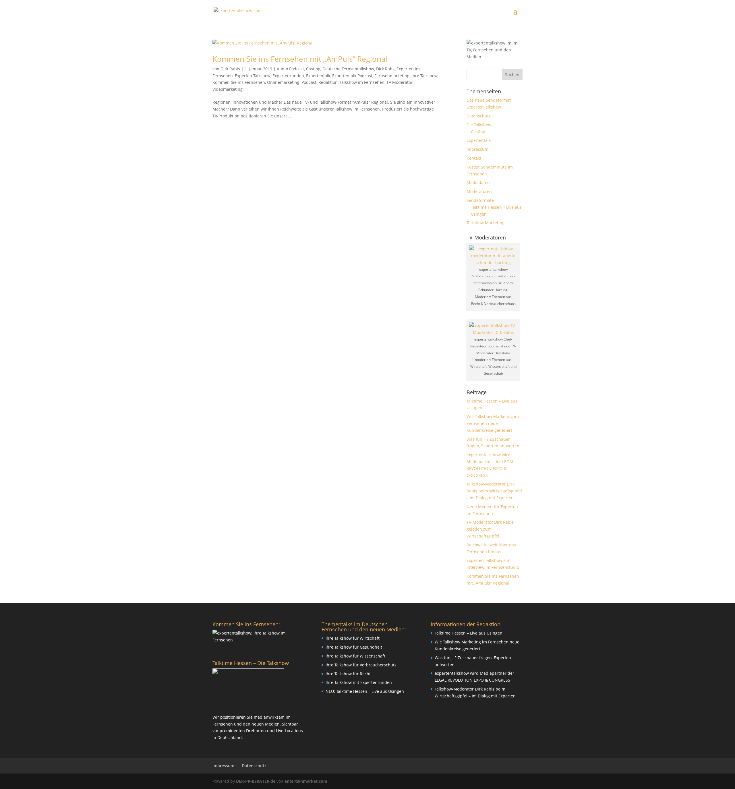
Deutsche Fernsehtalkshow (348, 68)
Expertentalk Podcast (352, 75)
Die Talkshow (479, 124)
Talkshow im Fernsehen (362, 82)
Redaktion (328, 82)
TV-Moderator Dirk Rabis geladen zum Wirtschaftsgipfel (490, 529)
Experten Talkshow (252, 75)
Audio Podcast (290, 68)
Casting (313, 68)
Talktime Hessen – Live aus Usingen (468, 633)
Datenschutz (479, 116)
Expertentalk (318, 75)
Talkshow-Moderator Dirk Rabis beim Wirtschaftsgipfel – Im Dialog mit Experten (494, 490)
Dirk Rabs (385, 68)
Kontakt (474, 158)
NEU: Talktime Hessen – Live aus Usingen (365, 691)
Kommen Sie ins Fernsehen (238, 82)
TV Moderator (399, 82)
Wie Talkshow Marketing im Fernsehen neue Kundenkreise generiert (493, 423)
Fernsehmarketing (391, 75)
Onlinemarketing (283, 82)
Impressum (477, 149)
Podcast (308, 82)
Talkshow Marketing (485, 222)
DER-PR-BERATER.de (255, 781)
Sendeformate (480, 200)
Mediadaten (478, 182)
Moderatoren (479, 191)
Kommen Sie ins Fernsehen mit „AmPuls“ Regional (299, 59)
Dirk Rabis (230, 68)
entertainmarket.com (306, 781)
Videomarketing (227, 89)
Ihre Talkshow (424, 75)
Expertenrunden (288, 75)
